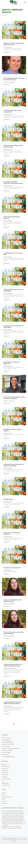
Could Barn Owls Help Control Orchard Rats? (12, 111)
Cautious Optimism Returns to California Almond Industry (13, 665)
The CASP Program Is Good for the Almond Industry (14, 632)
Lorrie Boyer (4, 777)
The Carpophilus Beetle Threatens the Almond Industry (14, 78)
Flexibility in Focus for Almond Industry (13, 430)
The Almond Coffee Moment (12, 568)
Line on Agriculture (6, 746)
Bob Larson (4, 764)
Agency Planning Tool (7, 797)
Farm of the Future (6, 738)
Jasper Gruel (5, 770)
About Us (4, 801)
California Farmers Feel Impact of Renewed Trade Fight (14, 465)
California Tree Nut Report (8, 744)
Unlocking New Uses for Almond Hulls (13, 253)
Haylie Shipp (4, 768)
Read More (6, 52)
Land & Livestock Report (7, 750)
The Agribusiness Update (7, 742)
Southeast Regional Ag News (8, 756)
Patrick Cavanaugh (6, 779)
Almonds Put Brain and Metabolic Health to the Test (14, 44)
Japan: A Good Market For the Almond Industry (13, 600)
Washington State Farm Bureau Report (10, 748)
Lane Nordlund (5, 772)
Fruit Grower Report (6, 752)
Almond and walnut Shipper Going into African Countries (14, 397)
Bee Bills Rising (8, 499)
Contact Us (4, 803)
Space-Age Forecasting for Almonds (12, 217)
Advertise (4, 795)
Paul (3, 781)
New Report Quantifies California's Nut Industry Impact (13, 182)
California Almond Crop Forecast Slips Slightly (14, 290)
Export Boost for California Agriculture (12, 362)
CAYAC (3, 799)
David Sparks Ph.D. (6, 766)
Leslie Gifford (5, 774)
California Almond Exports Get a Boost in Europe (13, 146)
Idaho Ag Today (5, 754)
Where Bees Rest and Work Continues (12, 533)
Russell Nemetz (5, 783)
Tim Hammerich (5, 785)
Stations (4, 793)
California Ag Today (6, 740)
